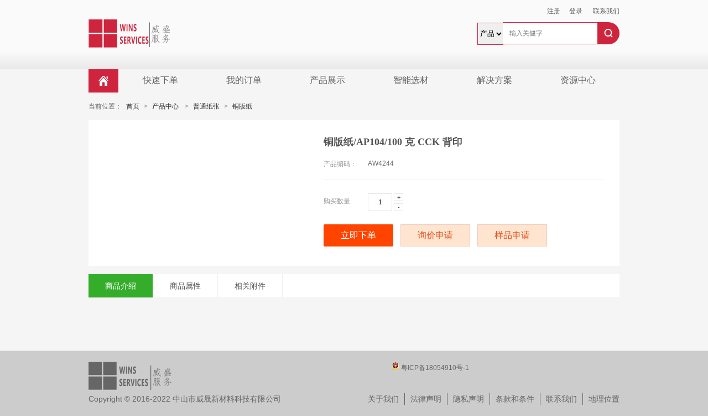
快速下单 (160, 80)
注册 (553, 11)
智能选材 (411, 80)
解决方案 (494, 80)
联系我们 (606, 11)
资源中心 (578, 80)
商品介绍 (120, 285)
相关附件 (250, 285)
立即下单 (358, 235)
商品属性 (185, 285)
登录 (575, 11)
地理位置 (604, 398)
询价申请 (435, 235)
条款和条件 (515, 398)
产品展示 (327, 80)
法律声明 (425, 398)
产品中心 (165, 106)
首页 (132, 106)
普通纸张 (206, 106)
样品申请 (512, 235)
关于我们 (383, 398)
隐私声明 (468, 398)
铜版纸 (242, 106)
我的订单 (244, 80)
